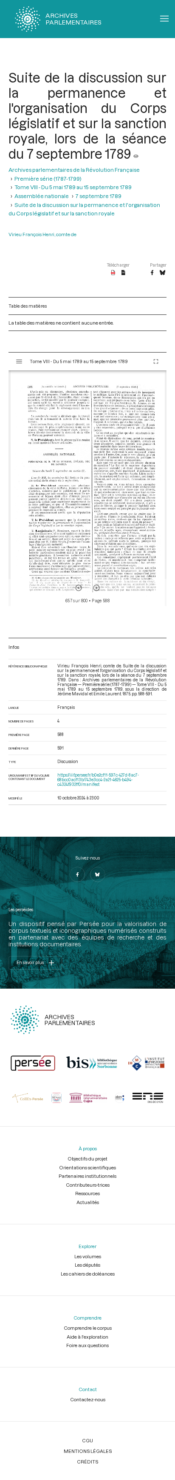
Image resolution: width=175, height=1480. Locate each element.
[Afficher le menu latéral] (19, 361)
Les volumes (87, 1256)
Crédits (87, 1461)
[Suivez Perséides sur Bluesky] (97, 874)
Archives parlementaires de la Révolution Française (74, 170)
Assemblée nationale (41, 196)
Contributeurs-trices (88, 1185)
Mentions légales (88, 1451)
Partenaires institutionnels (87, 1176)
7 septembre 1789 (98, 196)
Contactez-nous (87, 1399)
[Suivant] (96, 588)
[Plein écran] (156, 361)
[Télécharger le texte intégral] (123, 273)
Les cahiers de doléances (88, 1273)
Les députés (87, 1265)
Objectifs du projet (87, 1158)
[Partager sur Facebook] (152, 273)
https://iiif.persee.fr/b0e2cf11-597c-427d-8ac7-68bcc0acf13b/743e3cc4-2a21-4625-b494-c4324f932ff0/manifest (98, 780)
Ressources (87, 1193)
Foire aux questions (87, 1345)
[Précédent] (79, 588)
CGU (87, 1440)
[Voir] (135, 153)
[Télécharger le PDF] (113, 273)
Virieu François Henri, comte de (42, 234)
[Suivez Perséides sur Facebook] (77, 874)
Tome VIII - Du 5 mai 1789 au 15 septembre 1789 (73, 187)
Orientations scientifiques (87, 1167)
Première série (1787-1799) (48, 179)
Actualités (87, 1202)
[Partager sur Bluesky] (162, 273)
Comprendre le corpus (88, 1328)
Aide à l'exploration (87, 1336)
